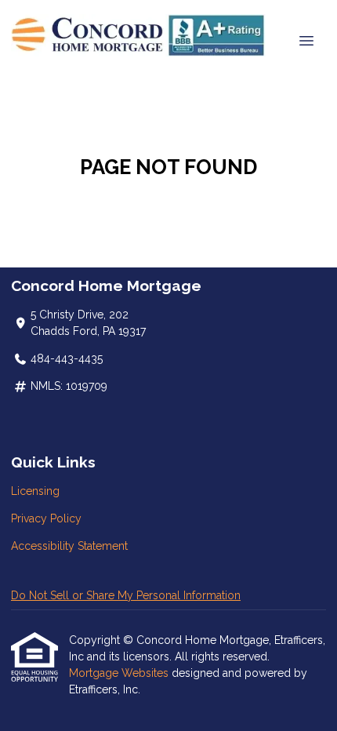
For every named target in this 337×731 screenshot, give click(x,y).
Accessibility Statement (69, 546)
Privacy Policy (46, 518)
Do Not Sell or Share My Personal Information (126, 595)
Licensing (35, 491)
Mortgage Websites (120, 673)
